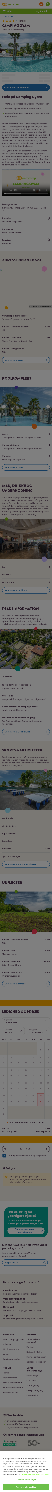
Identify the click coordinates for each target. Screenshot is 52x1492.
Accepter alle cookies (26, 1487)
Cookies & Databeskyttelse (35, 1474)
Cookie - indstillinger (26, 1479)
